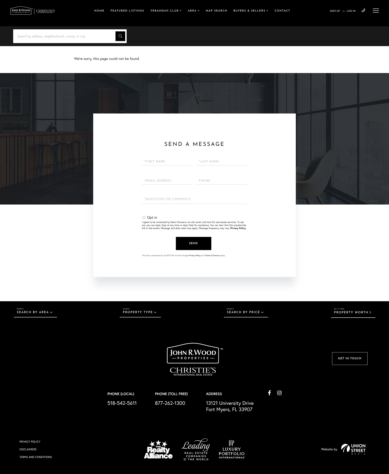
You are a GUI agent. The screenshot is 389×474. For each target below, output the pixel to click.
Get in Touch (349, 358)
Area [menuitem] (192, 11)
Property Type (138, 312)
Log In (351, 11)
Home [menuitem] (99, 11)
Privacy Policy (238, 228)
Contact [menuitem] (282, 11)
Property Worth (351, 312)
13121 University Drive (230, 406)
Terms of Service (212, 255)
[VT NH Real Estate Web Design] (353, 449)
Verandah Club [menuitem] (164, 11)
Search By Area (33, 312)
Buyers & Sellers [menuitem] (249, 11)
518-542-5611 (363, 10)
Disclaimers (27, 449)
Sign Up (335, 11)
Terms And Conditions (35, 457)
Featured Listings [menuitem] (127, 11)
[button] (120, 36)
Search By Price (243, 312)
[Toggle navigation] (376, 10)
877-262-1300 (170, 403)
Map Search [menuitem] (216, 11)
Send (193, 243)
